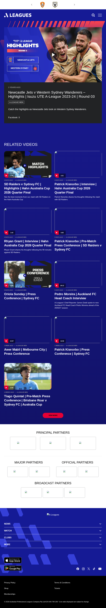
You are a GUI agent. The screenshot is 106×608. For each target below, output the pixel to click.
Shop (6, 588)
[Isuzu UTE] (23, 443)
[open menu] (100, 15)
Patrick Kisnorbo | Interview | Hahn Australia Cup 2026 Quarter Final (75, 188)
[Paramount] (53, 492)
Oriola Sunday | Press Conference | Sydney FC (21, 296)
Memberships (9, 594)
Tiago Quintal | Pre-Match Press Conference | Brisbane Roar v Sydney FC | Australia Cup (27, 400)
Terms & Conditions (62, 583)
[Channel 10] (31, 492)
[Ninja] (53, 443)
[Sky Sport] (75, 492)
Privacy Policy (9, 583)
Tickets (57, 588)
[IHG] (88, 472)
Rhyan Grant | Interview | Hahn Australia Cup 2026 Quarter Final (27, 243)
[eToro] (39, 472)
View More (53, 415)
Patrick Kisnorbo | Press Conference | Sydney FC (72, 351)
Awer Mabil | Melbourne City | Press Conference (25, 351)
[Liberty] (17, 472)
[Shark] (83, 443)
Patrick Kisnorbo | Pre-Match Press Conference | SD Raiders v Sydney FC (78, 245)
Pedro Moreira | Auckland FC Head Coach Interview (75, 296)
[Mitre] (66, 472)
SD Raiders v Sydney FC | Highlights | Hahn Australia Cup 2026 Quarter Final (27, 188)
